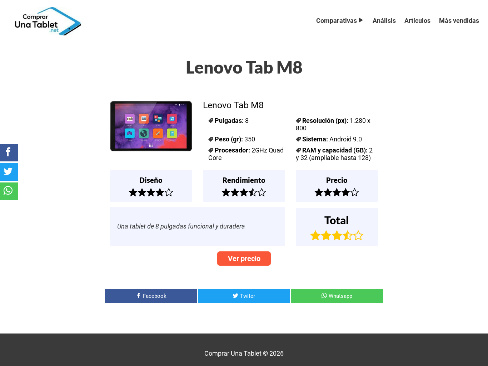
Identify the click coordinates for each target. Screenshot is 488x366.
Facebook (154, 296)
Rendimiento (244, 180)
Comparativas (336, 20)
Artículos (417, 20)
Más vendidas (459, 20)
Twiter (247, 296)
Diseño (151, 180)
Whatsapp (340, 296)
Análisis (384, 20)
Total (336, 220)
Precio (337, 180)
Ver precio (244, 258)
